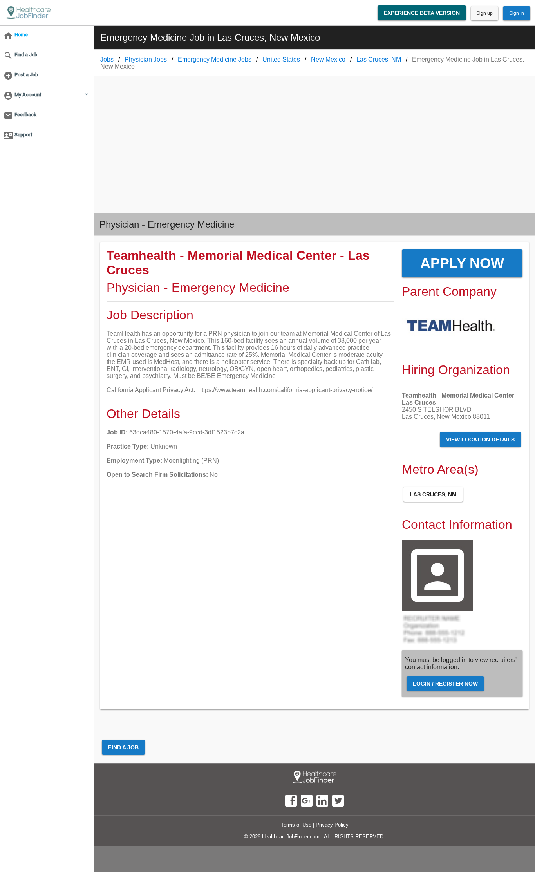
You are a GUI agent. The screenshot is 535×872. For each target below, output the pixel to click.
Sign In (516, 13)
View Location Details (480, 439)
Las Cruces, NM (433, 494)
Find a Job (123, 747)
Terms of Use (296, 825)
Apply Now (462, 263)
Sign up (484, 13)
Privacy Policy (332, 825)
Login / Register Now (445, 683)
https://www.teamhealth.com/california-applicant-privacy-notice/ (285, 390)
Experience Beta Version (422, 13)
